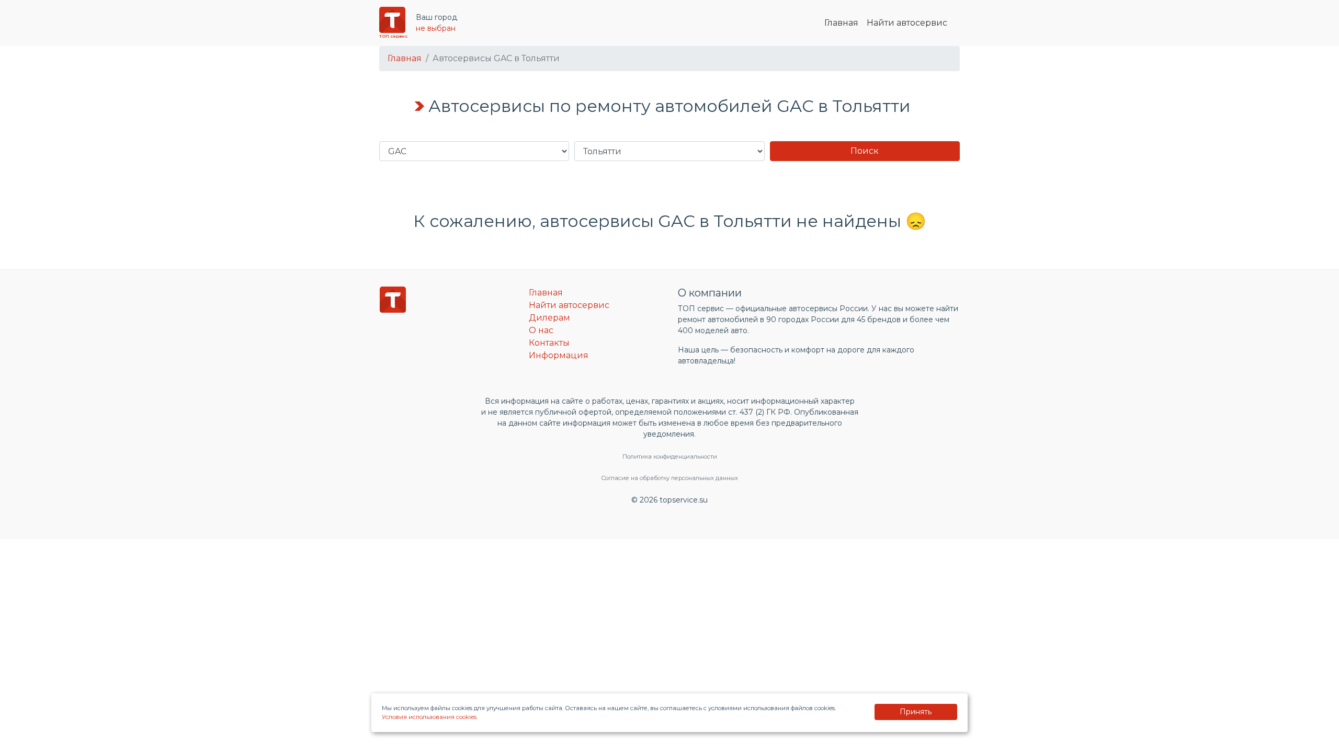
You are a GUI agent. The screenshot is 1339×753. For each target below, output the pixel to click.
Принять (916, 711)
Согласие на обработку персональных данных (669, 478)
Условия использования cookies (429, 717)
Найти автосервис (907, 23)
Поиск (864, 151)
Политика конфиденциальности (669, 456)
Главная (841, 23)
